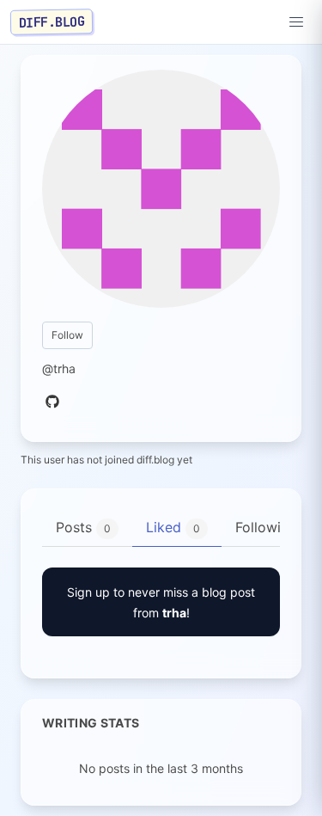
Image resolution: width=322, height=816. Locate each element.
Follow (67, 334)
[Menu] (296, 22)
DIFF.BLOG (52, 21)
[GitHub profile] (52, 402)
